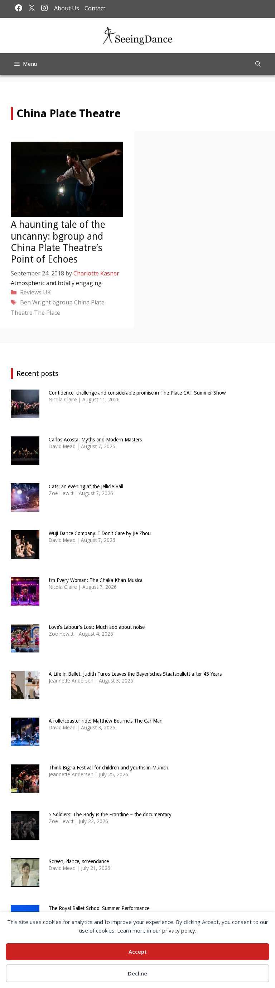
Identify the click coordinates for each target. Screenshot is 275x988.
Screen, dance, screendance (79, 861)
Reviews (31, 292)
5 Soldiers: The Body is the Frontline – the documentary (110, 814)
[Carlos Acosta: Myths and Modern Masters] (25, 460)
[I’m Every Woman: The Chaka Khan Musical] (25, 601)
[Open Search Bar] (258, 64)
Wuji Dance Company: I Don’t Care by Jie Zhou (100, 533)
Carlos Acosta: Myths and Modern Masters (95, 439)
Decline (137, 973)
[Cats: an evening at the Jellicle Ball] (25, 507)
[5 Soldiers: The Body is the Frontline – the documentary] (25, 835)
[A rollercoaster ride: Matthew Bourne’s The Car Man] (25, 741)
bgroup (62, 302)
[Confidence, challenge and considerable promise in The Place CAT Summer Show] (25, 413)
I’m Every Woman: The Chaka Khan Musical (96, 580)
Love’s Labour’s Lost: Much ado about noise (97, 627)
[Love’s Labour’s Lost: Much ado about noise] (25, 648)
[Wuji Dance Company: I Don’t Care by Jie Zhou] (25, 554)
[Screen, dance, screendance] (25, 882)
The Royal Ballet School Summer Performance (99, 908)
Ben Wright (35, 302)
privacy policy (178, 930)
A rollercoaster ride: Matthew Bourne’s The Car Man (106, 721)
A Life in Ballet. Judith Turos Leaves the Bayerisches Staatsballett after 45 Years (135, 674)
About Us (66, 8)
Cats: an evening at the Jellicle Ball (86, 486)
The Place (47, 313)
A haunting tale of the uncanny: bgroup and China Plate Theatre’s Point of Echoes (58, 242)
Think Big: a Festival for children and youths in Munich (108, 768)
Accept (138, 951)
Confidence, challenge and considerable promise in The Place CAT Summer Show (137, 393)
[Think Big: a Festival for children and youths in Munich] (25, 788)
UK (47, 292)
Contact (95, 8)
